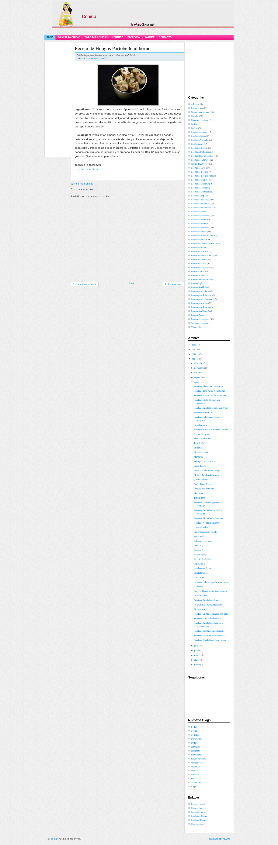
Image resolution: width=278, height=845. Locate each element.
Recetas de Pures (198, 247)
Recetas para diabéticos (201, 295)
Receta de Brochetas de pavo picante (210, 639)
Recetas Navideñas (199, 287)
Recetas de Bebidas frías (202, 175)
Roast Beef (199, 536)
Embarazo (195, 750)
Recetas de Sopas (199, 259)
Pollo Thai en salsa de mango (207, 470)
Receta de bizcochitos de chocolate (209, 635)
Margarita (198, 456)
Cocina (194, 730)
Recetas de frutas (198, 211)
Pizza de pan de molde (204, 488)
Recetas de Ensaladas (200, 199)
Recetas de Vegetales (200, 267)
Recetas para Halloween (201, 299)
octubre (197, 372)
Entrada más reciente (84, 284)
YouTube (117, 37)
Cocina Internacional (96, 58)
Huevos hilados (201, 527)
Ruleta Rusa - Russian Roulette (208, 604)
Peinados (195, 774)
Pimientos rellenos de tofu (205, 531)
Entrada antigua (173, 284)
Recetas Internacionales (201, 279)
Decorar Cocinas (198, 807)
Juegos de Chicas (199, 758)
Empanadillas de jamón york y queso (210, 590)
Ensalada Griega (201, 572)
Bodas (194, 726)
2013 (194, 344)
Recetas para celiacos (200, 291)
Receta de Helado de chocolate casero (210, 395)
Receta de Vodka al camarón (206, 522)
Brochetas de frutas (202, 568)
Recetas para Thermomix (202, 307)
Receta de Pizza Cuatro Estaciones (209, 518)
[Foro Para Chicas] (82, 183)
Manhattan (198, 493)
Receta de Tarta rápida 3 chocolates (209, 390)
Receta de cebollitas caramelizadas (209, 630)
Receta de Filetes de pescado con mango (212, 613)
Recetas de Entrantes (200, 203)
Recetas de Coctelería (200, 187)
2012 (194, 349)
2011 (194, 354)
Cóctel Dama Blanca (203, 483)
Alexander (198, 586)
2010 (194, 358)
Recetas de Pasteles (199, 223)
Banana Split (199, 563)
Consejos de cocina (199, 119)
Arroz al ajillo (200, 577)
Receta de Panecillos (203, 412)
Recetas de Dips (198, 195)
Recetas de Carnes (199, 179)
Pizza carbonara (201, 452)
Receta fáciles (197, 143)
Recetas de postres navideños (204, 243)
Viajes (194, 786)
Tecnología (196, 782)
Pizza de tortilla (200, 609)
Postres (194, 127)
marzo (197, 664)
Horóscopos (196, 754)
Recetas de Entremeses (201, 207)
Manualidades (197, 762)
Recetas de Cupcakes (200, 191)
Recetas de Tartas (198, 263)
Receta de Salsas (198, 135)
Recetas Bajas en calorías (202, 155)
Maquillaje (195, 766)
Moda (193, 770)
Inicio (50, 37)
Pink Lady (198, 545)
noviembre (199, 367)
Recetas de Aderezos (200, 159)
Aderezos (195, 103)
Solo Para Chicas (69, 37)
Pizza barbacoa (200, 424)
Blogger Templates (219, 839)
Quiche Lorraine (201, 479)
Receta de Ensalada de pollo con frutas (211, 407)
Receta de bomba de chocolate (207, 618)
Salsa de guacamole (202, 540)
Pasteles (194, 123)
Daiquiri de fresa (201, 433)
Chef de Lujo (197, 823)
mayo (196, 655)
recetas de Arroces (199, 163)
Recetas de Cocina (199, 815)
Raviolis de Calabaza (203, 559)
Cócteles (195, 115)
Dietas (194, 742)
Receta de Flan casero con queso (208, 386)
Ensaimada (198, 447)
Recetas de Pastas (199, 219)
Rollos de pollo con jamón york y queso (212, 581)
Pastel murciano (201, 595)
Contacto (165, 37)
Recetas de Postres (199, 147)
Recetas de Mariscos (200, 215)
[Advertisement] (139, 30)
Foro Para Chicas (96, 37)
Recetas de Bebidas (199, 171)
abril (196, 659)
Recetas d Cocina (198, 819)
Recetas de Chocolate (200, 183)
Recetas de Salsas (199, 251)
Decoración (196, 738)
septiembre (199, 377)
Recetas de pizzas (199, 231)
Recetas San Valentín (200, 311)
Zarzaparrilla (199, 549)
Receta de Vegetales (200, 139)
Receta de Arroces (199, 131)
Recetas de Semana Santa (202, 255)
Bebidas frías (197, 107)
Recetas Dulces (198, 271)
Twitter (150, 37)
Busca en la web (198, 803)
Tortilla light (199, 497)
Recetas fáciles (197, 275)
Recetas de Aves (198, 167)
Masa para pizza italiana (204, 461)
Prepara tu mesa (198, 811)
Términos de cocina (199, 322)
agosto (197, 381)
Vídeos (194, 326)
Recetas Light (197, 283)
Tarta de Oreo (200, 442)
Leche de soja (200, 465)
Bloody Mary (200, 554)
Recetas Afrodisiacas (200, 151)
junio (196, 650)
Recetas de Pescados (200, 227)
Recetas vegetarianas (200, 318)
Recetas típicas (197, 314)
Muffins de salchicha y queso (207, 474)
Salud (193, 778)
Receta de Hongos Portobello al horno (113, 48)
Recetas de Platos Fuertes (202, 235)
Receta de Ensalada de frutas (206, 600)
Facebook (133, 37)
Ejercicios (195, 746)
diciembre (198, 362)
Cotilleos (195, 734)
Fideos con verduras (87, 168)
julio (196, 645)
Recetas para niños (199, 303)
